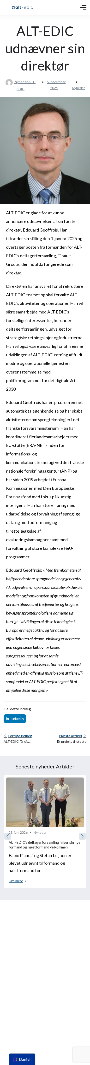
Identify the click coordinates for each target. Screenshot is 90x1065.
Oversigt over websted (19, 1031)
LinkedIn (17, 719)
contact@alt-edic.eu (17, 970)
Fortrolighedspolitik (17, 1013)
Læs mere (16, 881)
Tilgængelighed (14, 1022)
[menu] (22, 1059)
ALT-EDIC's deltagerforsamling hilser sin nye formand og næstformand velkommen (44, 844)
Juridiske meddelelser (18, 1005)
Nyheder (78, 88)
